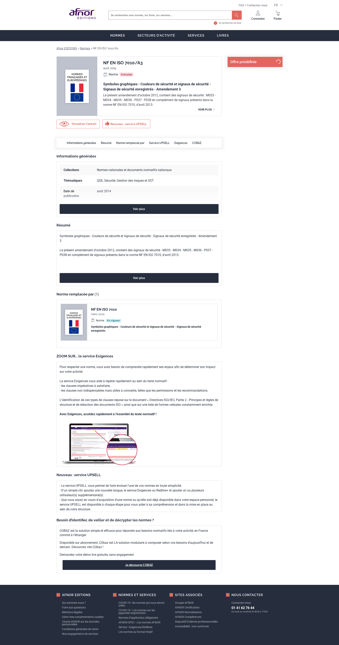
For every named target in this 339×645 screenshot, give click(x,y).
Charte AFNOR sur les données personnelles (80, 623)
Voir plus (205, 109)
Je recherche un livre (230, 23)
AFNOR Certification (187, 607)
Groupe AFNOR (184, 602)
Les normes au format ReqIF (135, 631)
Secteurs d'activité (156, 35)
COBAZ (196, 142)
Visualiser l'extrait (84, 123)
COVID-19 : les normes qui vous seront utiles (141, 604)
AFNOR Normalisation (188, 612)
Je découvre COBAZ (139, 565)
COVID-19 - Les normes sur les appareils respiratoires (136, 612)
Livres (223, 35)
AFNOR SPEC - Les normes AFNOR (139, 622)
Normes (117, 35)
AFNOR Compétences (188, 616)
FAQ (242, 5)
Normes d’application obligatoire (138, 617)
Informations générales (81, 142)
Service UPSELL (159, 142)
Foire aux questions (74, 607)
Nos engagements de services (80, 633)
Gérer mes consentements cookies (83, 616)
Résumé (106, 142)
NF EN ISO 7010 (104, 309)
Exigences (180, 142)
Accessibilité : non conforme (192, 626)
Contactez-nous (257, 5)
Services (196, 35)
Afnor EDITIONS (66, 48)
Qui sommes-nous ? (74, 602)
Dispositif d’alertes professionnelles (196, 621)
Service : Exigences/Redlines (135, 627)
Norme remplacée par (130, 142)
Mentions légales (72, 612)
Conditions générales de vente (80, 629)
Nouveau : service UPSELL (126, 123)
